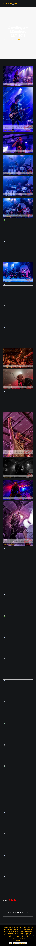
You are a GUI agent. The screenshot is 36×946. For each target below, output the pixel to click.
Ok (10, 943)
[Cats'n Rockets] (10, 4)
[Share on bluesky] (23, 912)
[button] (32, 3)
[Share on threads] (13, 912)
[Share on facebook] (8, 912)
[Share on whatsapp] (20, 912)
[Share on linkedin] (18, 912)
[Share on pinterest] (15, 912)
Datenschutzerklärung (19, 943)
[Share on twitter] (11, 912)
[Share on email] (27, 912)
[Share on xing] (25, 912)
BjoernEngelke (28, 40)
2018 (18, 40)
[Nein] (34, 936)
